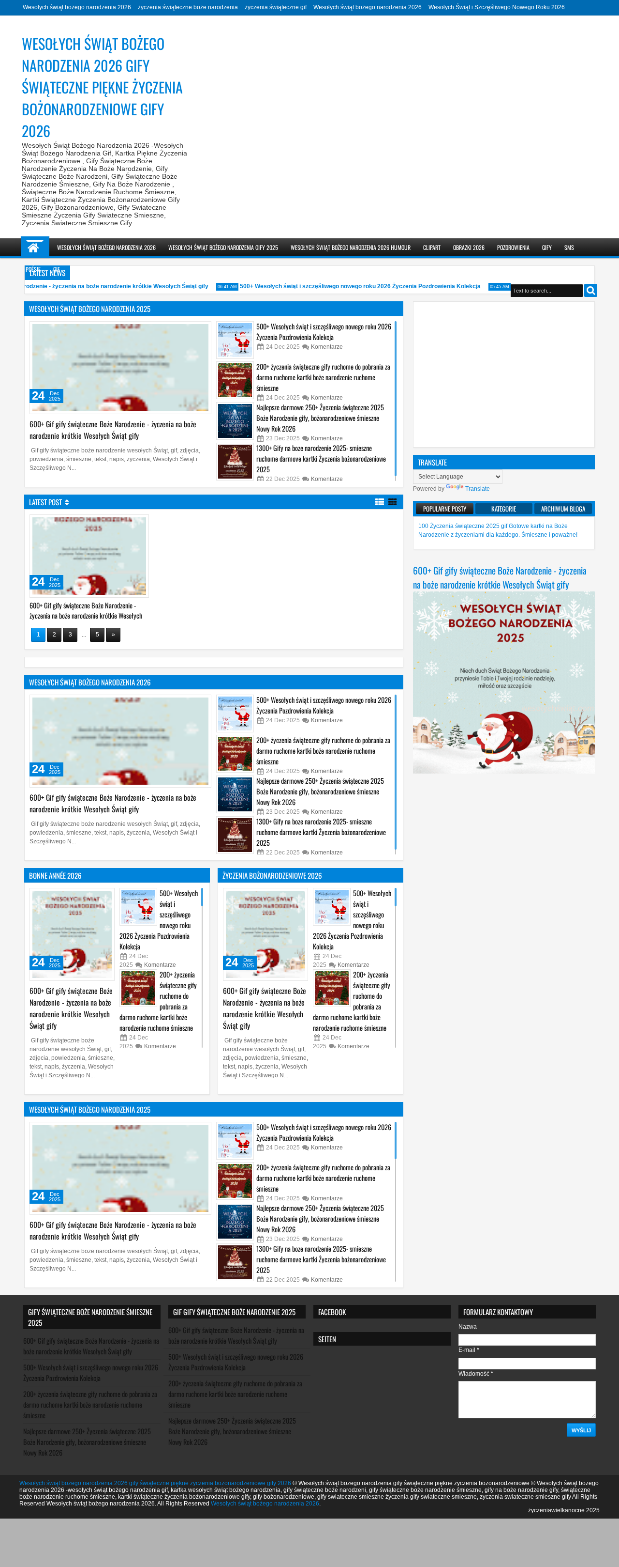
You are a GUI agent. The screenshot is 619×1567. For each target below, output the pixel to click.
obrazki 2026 (469, 247)
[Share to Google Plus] (201, 331)
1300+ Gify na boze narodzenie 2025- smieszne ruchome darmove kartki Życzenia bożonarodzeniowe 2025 (321, 458)
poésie (33, 269)
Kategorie (503, 508)
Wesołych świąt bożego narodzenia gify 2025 (223, 247)
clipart (432, 247)
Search (590, 290)
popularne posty (444, 508)
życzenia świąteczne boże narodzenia (188, 7)
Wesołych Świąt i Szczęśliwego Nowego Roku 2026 (496, 7)
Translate (477, 488)
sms (569, 247)
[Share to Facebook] (179, 331)
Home (35, 247)
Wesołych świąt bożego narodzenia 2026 (77, 7)
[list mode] (379, 501)
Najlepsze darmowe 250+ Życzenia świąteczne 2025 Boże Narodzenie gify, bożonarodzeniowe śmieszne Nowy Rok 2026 (320, 418)
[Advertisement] (504, 374)
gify (547, 247)
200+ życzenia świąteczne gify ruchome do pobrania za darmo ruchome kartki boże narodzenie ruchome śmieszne (323, 377)
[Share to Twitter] (190, 331)
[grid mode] (392, 501)
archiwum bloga (563, 508)
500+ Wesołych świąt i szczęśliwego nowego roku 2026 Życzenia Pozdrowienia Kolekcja (336, 286)
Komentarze (327, 346)
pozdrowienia (513, 247)
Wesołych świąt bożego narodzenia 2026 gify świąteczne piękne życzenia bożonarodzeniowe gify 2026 (155, 1483)
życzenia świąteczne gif (276, 7)
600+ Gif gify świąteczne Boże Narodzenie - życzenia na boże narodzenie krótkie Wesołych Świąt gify (112, 429)
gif (56, 269)
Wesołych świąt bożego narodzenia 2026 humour (351, 247)
